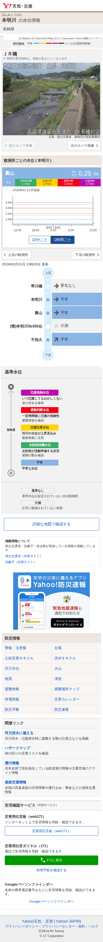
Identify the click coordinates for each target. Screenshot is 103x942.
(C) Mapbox (25, 38)
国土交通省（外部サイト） (24, 556)
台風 (58, 648)
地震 (8, 679)
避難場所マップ (67, 689)
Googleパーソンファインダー (51, 901)
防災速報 (61, 709)
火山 (58, 668)
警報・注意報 (15, 648)
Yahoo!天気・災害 (17, 6)
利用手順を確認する (51, 870)
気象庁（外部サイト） (20, 562)
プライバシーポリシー (22, 926)
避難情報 (12, 689)
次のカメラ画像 (82, 145)
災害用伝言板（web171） (51, 831)
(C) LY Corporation (64, 38)
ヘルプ (93, 926)
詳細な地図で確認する (51, 524)
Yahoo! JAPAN (68, 921)
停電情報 (12, 699)
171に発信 (54, 860)
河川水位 (12, 668)
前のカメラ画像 (20, 145)
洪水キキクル (65, 658)
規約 (81, 926)
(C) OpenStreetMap (43, 38)
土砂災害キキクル (19, 658)
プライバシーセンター (58, 926)
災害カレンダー (67, 699)
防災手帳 (12, 709)
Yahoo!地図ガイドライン (89, 38)
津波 (58, 679)
